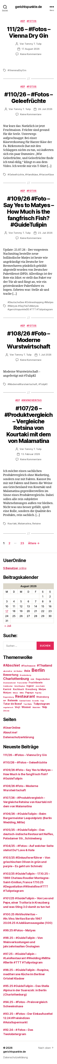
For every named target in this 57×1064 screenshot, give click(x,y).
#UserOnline (11, 727)
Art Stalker (18, 671)
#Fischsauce (28, 665)
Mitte (22, 693)
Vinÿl (17, 707)
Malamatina (24, 523)
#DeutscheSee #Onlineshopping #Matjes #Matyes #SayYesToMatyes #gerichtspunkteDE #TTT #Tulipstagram (30, 306)
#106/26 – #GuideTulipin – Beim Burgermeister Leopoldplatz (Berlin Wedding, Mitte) (27, 818)
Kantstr (7, 689)
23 (22, 543)
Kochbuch (18, 689)
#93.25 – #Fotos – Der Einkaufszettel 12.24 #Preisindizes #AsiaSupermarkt (27, 1018)
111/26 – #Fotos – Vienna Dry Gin (28, 32)
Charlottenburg (16, 678)
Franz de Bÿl (22, 683)
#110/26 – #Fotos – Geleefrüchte (28, 97)
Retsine (36, 523)
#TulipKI (43, 384)
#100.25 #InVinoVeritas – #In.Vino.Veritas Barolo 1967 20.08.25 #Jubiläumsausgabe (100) (27, 919)
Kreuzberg (31, 689)
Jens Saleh (39, 686)
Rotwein (13, 700)
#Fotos (32, 21)
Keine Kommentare (30, 54)
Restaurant (25, 696)
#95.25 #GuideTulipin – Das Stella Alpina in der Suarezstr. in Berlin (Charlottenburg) (26, 990)
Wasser (26, 707)
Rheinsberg (42, 697)
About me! (10, 732)
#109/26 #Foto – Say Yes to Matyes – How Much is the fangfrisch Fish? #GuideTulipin (28, 211)
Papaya (29, 692)
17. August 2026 (30, 48)
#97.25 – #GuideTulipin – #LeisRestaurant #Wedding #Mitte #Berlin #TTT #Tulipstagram (26, 958)
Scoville (35, 701)
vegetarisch (8, 707)
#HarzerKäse (46, 174)
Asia (27, 670)
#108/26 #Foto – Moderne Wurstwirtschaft (28, 340)
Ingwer (30, 686)
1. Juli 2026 (45, 354)
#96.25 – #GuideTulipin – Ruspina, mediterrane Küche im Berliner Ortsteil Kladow (26, 974)
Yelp (44, 707)
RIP (4, 701)
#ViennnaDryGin (17, 70)
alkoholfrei (7, 671)
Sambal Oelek (25, 701)
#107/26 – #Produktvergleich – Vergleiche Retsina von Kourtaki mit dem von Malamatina (28, 424)
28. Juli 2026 (45, 109)
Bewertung (10, 674)
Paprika (38, 693)
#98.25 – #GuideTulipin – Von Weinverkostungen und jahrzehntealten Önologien (23, 942)
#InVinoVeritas (32, 400)
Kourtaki (12, 523)
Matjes (42, 689)
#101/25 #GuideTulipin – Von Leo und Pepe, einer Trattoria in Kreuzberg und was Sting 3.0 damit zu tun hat (28, 902)
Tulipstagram (41, 703)
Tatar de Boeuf (12, 703)
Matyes (7, 692)
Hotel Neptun (19, 686)
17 (6, 611)
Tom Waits (27, 704)
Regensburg (8, 697)
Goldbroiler (8, 686)
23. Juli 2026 (45, 232)
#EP (22, 21)
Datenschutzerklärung (18, 737)
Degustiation (43, 679)
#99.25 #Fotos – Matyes (19, 930)
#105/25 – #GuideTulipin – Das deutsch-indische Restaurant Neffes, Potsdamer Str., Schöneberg (28, 834)
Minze (15, 693)
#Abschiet (11, 665)
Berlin (38, 670)
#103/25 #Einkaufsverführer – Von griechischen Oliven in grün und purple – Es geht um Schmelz (26, 862)
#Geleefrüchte (16, 174)
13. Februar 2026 (30, 454)
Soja (42, 701)
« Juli (7, 625)
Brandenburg (25, 675)
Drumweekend (9, 683)
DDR (32, 679)
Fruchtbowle (35, 682)
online (14, 568)
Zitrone (6, 711)
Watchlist (36, 707)
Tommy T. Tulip (33, 43)
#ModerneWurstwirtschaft (22, 384)
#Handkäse (31, 174)
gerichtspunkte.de (28, 6)
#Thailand (44, 665)
